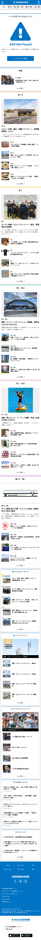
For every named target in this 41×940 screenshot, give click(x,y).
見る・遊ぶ (16, 7)
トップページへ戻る (20, 58)
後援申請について (7, 901)
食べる (10, 7)
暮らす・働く (29, 7)
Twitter (20, 881)
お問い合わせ (6, 896)
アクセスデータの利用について (11, 894)
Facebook (15, 881)
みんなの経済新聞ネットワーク (20, 920)
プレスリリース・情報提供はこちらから (13, 891)
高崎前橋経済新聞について (9, 888)
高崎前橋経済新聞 (20, 2)
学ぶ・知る (37, 7)
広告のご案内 (6, 899)
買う (22, 7)
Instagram (26, 881)
